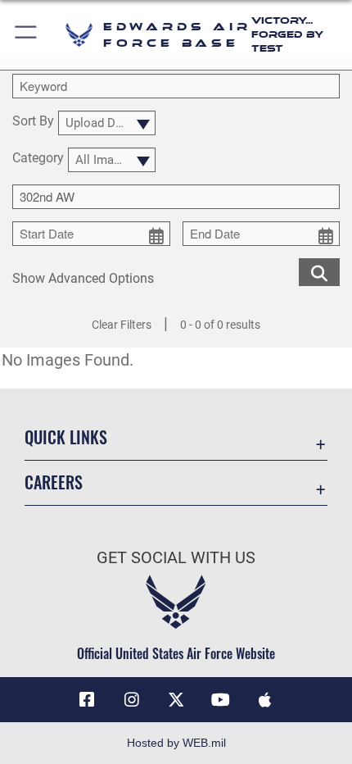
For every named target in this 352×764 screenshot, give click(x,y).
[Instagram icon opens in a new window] (132, 700)
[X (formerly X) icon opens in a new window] (176, 700)
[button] (26, 35)
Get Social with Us (176, 557)
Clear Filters (121, 324)
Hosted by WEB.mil (176, 742)
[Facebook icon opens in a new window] (86, 700)
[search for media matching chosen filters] (319, 271)
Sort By (33, 122)
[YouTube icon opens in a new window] (220, 700)
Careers (54, 482)
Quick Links (66, 437)
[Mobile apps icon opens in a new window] (265, 700)
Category (38, 159)
